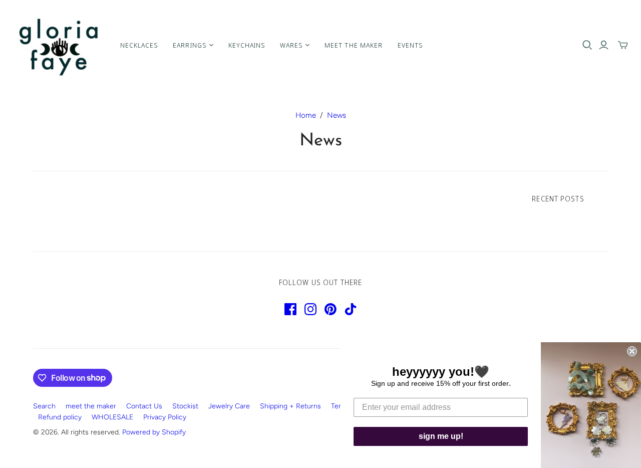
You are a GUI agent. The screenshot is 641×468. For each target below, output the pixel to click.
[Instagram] (310, 309)
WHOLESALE (112, 417)
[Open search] (587, 45)
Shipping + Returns (290, 406)
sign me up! (441, 436)
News (336, 115)
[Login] (603, 45)
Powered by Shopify (154, 432)
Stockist (185, 406)
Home (305, 115)
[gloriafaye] (59, 45)
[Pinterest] (331, 309)
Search (44, 406)
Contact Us (144, 406)
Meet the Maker (354, 45)
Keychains (246, 45)
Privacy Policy (164, 417)
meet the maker (91, 406)
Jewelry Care (229, 406)
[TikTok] (351, 309)
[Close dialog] (632, 351)
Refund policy (60, 417)
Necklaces (139, 45)
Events (410, 45)
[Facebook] (290, 309)
